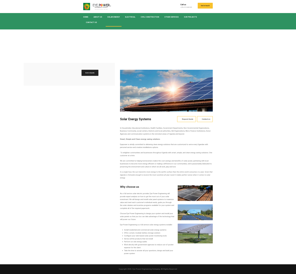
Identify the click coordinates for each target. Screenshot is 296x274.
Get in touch (205, 5)
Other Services (171, 17)
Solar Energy (113, 17)
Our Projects (190, 17)
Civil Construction (150, 17)
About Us (98, 17)
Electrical (130, 17)
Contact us (91, 22)
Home (85, 17)
